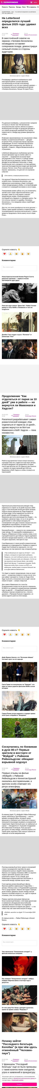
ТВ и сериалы (31, 7)
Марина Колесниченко (30, 35)
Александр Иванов (30, 416)
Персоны (12, 7)
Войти (35, 2)
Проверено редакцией (15, 34)
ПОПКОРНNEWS (6, 11)
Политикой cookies (17, 1080)
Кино (24, 7)
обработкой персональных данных (24, 1078)
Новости (5, 7)
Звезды (18, 7)
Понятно (19, 1084)
